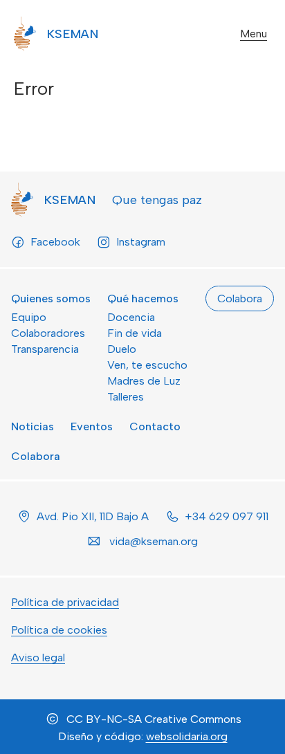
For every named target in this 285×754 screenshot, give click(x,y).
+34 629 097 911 (226, 516)
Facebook (55, 241)
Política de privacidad (65, 602)
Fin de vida (134, 333)
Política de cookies (59, 629)
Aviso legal (38, 657)
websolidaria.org (187, 736)
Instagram (140, 241)
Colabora (35, 456)
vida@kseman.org (153, 541)
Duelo (121, 349)
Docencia (131, 317)
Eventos (92, 426)
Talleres (125, 396)
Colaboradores (48, 333)
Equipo (28, 317)
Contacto (155, 426)
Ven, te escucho (147, 364)
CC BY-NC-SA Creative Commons (153, 719)
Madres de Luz (144, 380)
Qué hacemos (142, 298)
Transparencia (45, 349)
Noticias (32, 426)
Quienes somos (51, 298)
